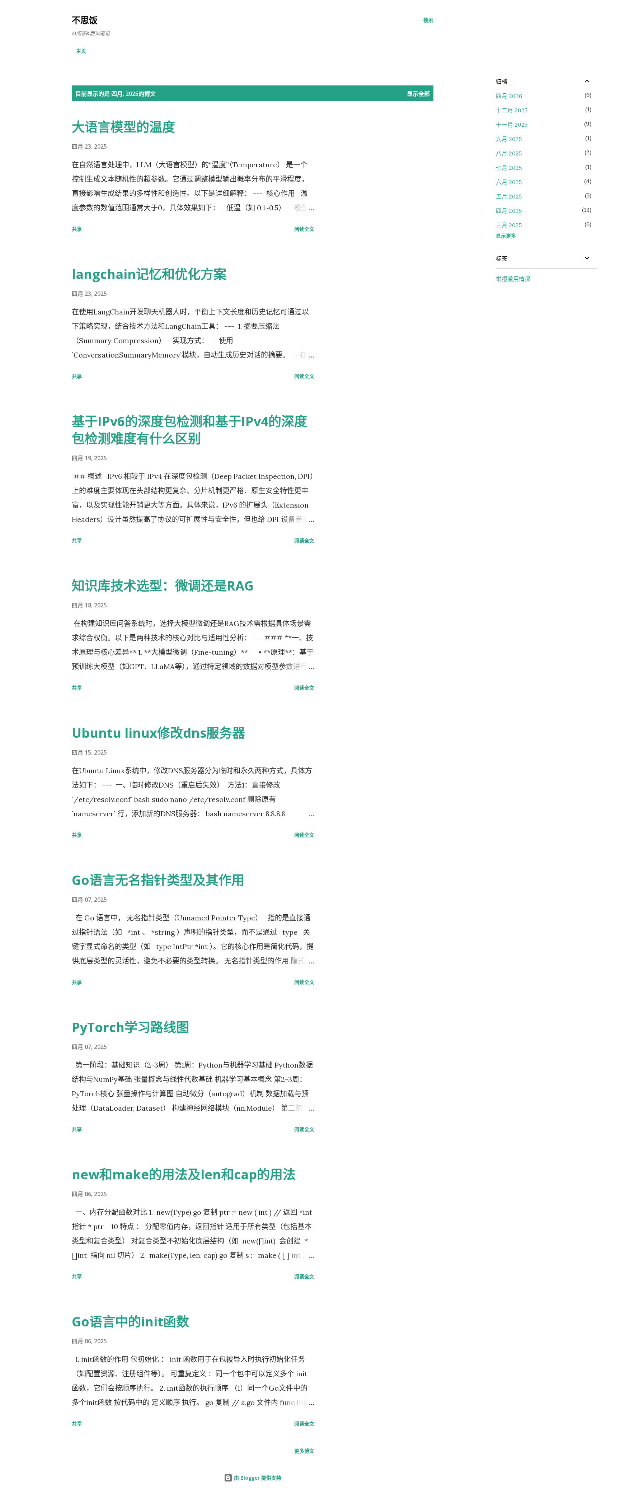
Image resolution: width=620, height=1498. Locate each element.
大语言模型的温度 (123, 127)
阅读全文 (304, 228)
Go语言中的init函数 (130, 1321)
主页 (81, 50)
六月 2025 (509, 182)
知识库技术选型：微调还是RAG (163, 585)
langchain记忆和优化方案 (149, 274)
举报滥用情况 (513, 279)
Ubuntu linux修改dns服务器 (158, 733)
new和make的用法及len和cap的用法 (184, 1174)
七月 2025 (509, 167)
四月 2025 (509, 210)
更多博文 (304, 1450)
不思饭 (85, 20)
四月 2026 (509, 95)
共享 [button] (77, 228)
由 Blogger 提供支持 (256, 1477)
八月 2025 (509, 153)
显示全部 (418, 94)
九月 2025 (509, 139)
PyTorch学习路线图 (130, 1027)
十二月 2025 (511, 110)
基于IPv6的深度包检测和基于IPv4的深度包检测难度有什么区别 (189, 429)
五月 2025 (509, 196)
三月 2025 (509, 225)
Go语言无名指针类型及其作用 (158, 880)
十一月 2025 (511, 124)
